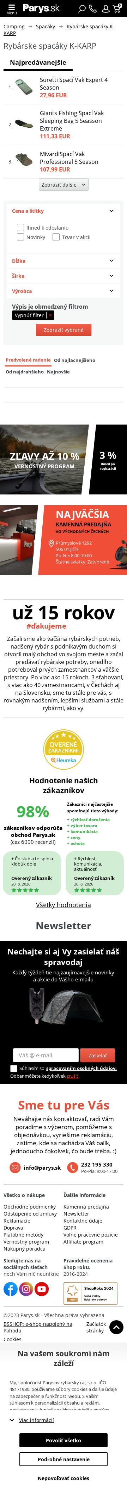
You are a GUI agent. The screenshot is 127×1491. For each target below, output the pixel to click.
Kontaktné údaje (83, 1220)
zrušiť (72, 1076)
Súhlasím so (31, 1068)
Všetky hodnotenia (63, 905)
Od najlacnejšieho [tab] (74, 360)
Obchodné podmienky (30, 1206)
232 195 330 (97, 1164)
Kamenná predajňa (86, 1206)
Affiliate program (83, 1241)
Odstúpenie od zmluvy (30, 1213)
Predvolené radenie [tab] (28, 360)
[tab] (63, 211)
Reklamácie (17, 1220)
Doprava (13, 1227)
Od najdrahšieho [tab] (25, 372)
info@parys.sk (42, 1167)
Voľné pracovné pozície (91, 1234)
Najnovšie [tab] (58, 372)
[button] (106, 9)
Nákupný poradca (25, 1248)
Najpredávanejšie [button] (38, 62)
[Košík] (117, 9)
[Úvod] (41, 8)
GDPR (70, 1227)
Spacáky (45, 26)
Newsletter (76, 1213)
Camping (14, 26)
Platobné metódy (23, 1234)
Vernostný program (26, 1241)
